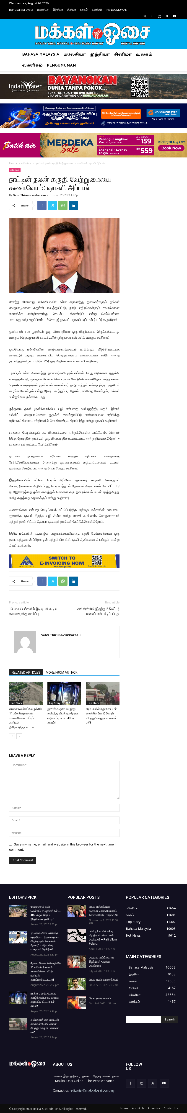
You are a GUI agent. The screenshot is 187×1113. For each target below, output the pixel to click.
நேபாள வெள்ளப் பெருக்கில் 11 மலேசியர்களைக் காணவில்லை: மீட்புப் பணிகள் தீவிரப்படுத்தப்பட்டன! (25, 718)
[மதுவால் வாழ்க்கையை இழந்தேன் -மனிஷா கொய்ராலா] (77, 962)
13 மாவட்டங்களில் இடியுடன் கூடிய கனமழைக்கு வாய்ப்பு (33, 611)
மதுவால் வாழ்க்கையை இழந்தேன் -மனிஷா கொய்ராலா (101, 961)
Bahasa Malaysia (21, 10)
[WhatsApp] (63, 205)
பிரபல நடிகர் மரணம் (100, 998)
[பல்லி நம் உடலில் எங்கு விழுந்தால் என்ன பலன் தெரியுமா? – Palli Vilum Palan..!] (77, 935)
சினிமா (71, 10)
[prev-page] (12, 736)
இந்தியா (58, 10)
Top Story (16, 703)
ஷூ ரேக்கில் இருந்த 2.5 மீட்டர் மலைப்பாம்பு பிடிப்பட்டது (98, 611)
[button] (145, 16)
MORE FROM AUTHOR (62, 672)
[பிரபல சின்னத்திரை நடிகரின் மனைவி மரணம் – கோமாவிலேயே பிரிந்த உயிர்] (77, 911)
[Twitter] (167, 16)
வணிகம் (97, 10)
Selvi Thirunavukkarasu (29, 195)
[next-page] (19, 736)
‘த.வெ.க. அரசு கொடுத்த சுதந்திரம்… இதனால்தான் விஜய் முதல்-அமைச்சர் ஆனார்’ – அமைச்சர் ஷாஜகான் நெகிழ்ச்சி (45, 941)
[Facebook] (151, 16)
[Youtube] (174, 16)
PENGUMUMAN (116, 10)
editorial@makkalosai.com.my (92, 1090)
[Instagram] (159, 16)
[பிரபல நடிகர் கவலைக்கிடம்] (77, 984)
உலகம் (84, 10)
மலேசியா (43, 10)
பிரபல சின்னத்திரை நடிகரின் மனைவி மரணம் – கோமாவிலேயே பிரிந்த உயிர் (104, 911)
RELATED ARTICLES (26, 672)
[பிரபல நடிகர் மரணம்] (77, 1002)
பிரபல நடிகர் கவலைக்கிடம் (103, 979)
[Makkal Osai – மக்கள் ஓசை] (93, 34)
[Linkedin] (73, 205)
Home (13, 163)
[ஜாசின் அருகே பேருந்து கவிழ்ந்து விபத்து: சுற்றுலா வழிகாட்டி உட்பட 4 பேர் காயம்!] (64, 693)
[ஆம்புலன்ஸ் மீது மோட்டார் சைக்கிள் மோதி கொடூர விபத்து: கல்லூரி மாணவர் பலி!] (102, 693)
